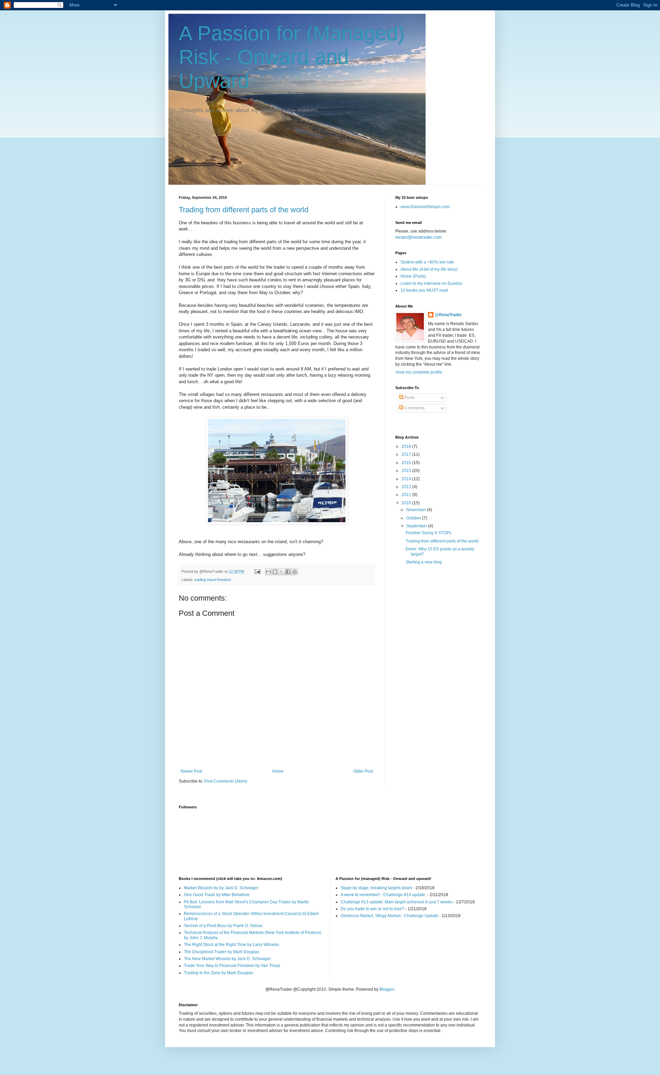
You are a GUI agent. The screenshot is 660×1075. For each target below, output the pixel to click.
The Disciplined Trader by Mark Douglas (221, 951)
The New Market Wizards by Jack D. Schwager (227, 958)
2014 (407, 478)
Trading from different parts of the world (243, 209)
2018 (407, 446)
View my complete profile (418, 372)
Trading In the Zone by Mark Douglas (218, 972)
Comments (414, 408)
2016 (407, 462)
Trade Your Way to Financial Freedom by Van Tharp (232, 965)
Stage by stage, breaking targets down (376, 887)
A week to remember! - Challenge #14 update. (383, 894)
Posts (409, 397)
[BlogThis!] (275, 571)
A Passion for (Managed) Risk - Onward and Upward (292, 57)
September (417, 526)
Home (278, 771)
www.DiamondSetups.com (425, 206)
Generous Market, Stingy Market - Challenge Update (389, 915)
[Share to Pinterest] (294, 571)
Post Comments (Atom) (225, 781)
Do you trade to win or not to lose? (372, 908)
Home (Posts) (413, 276)
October (414, 518)
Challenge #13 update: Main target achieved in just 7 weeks (396, 902)
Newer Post (191, 771)
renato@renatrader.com (418, 237)
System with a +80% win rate (427, 262)
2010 (407, 503)
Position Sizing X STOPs (428, 532)
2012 (407, 486)
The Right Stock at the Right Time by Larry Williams (231, 944)
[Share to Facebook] (288, 571)
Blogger (387, 989)
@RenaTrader (448, 314)
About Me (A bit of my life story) (429, 269)
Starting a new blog (424, 562)
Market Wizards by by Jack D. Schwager (221, 887)
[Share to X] (281, 571)
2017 (407, 454)
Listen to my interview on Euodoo (431, 283)
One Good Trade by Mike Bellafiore (217, 894)
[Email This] (268, 571)
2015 (407, 470)
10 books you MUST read (424, 290)
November (416, 509)
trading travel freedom (213, 580)
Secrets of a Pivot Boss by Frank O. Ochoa (223, 925)
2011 (407, 494)
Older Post (363, 771)
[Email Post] (257, 571)
